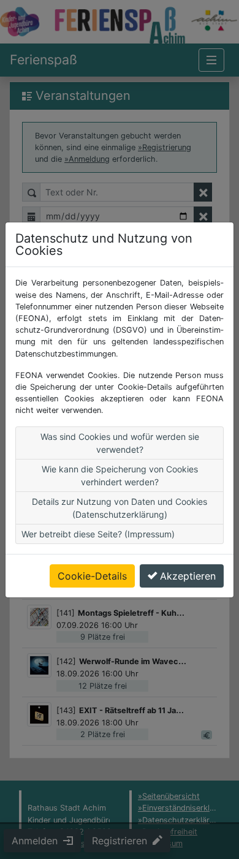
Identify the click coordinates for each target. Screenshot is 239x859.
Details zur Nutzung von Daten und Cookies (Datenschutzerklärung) (119, 508)
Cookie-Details (92, 576)
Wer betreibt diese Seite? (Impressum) (98, 534)
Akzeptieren (188, 576)
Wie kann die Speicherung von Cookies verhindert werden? (120, 475)
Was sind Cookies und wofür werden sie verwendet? (119, 443)
